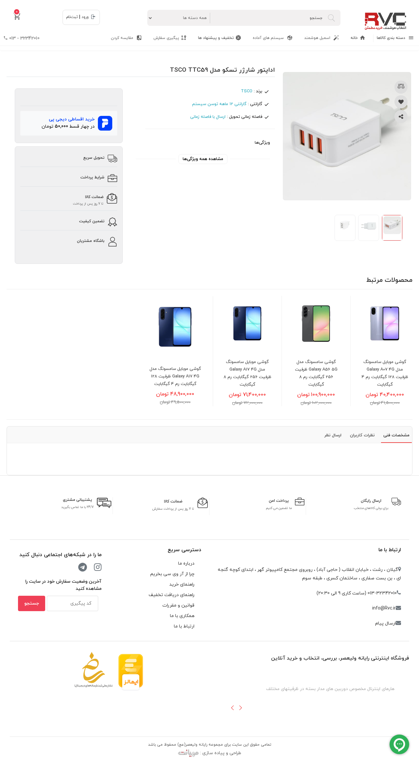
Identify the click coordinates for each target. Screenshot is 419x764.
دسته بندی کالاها (392, 38)
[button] (232, 708)
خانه (354, 38)
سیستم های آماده (269, 38)
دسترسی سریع (184, 550)
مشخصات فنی (396, 435)
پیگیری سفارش (166, 38)
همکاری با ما (182, 616)
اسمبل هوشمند (318, 38)
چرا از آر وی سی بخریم (172, 574)
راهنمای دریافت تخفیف (171, 595)
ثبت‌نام (72, 17)
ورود (85, 17)
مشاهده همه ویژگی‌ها (203, 159)
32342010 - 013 (24, 38)
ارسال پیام (385, 623)
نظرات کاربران (362, 435)
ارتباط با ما (389, 550)
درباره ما (186, 563)
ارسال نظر (332, 435)
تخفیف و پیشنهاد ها (216, 38)
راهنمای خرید (181, 584)
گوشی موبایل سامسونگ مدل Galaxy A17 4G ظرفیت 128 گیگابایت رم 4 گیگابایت (175, 376)
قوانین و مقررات (178, 605)
